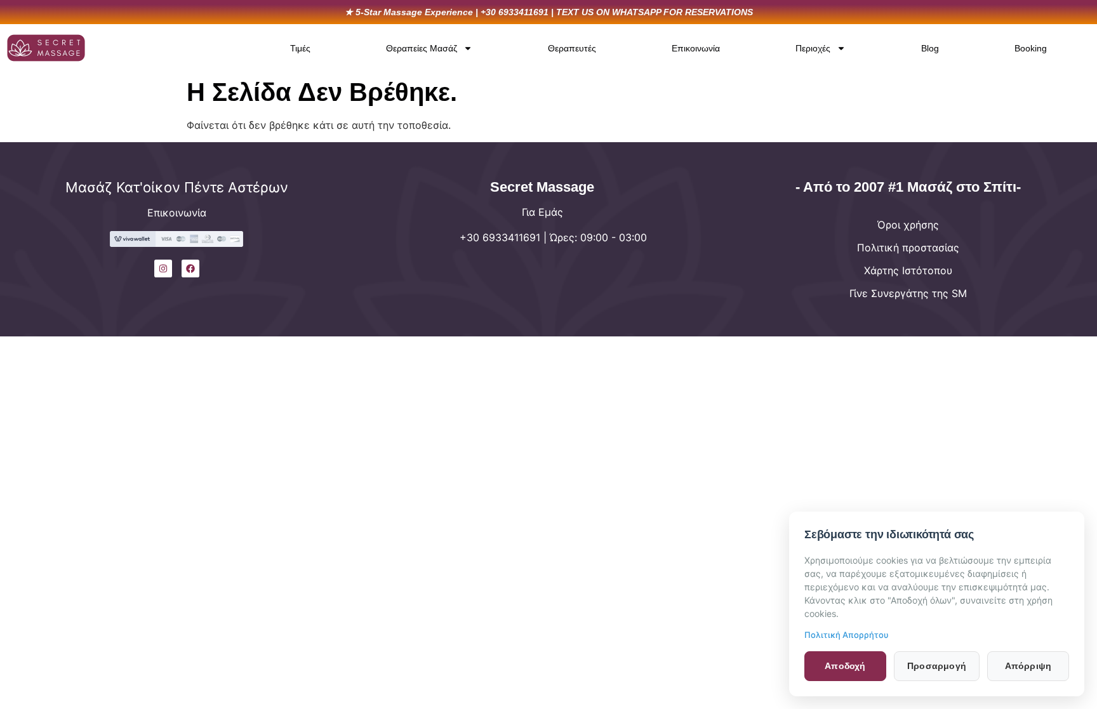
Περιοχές (812, 48)
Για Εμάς (542, 212)
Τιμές (300, 48)
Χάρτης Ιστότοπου (908, 270)
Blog (930, 48)
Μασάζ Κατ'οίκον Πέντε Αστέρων (176, 187)
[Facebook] (190, 268)
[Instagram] (163, 268)
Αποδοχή (845, 666)
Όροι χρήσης (908, 224)
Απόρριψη (1028, 666)
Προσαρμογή (936, 666)
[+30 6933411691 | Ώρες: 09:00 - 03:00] (382, 246)
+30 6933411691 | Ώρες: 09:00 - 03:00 (553, 237)
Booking (1030, 48)
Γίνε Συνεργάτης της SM (908, 293)
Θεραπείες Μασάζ (421, 48)
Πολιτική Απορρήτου (846, 635)
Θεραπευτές (572, 48)
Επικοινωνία (696, 48)
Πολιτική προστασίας (908, 247)
